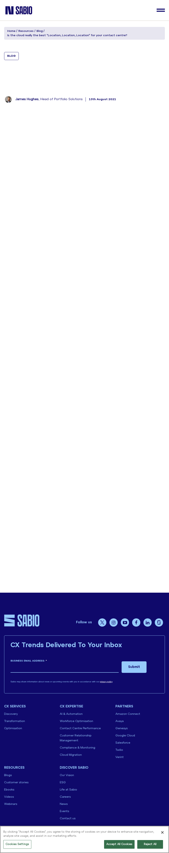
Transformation (14, 721)
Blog (39, 31)
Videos (9, 797)
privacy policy (106, 681)
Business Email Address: (29, 661)
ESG (63, 782)
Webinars (10, 804)
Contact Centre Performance (80, 728)
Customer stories (16, 782)
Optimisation (13, 728)
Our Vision (67, 775)
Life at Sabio (68, 789)
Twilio (119, 750)
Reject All (150, 844)
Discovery (11, 714)
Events (64, 811)
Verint (119, 757)
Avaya (119, 721)
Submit (134, 667)
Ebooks (9, 789)
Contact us (67, 818)
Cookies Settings (17, 844)
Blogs (8, 775)
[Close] (162, 832)
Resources (26, 31)
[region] (84, 839)
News (64, 804)
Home (11, 31)
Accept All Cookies (119, 844)
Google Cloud (125, 735)
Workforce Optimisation (76, 721)
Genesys (121, 728)
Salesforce (122, 743)
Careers (65, 797)
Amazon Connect (127, 714)
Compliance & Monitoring (77, 747)
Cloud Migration (71, 755)
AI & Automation (71, 714)
